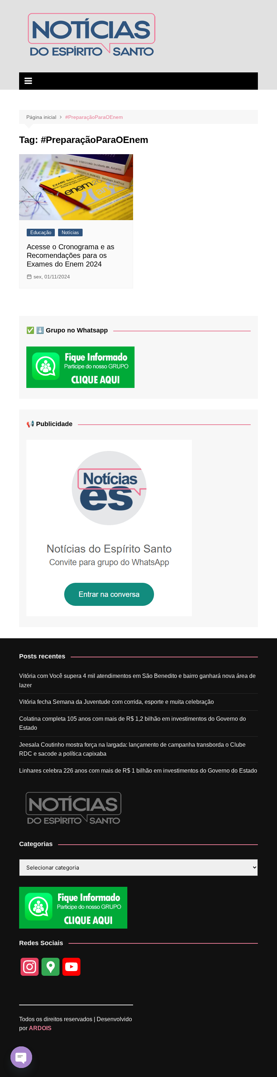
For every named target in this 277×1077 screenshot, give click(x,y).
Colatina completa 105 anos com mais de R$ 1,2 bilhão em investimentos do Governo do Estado (132, 723)
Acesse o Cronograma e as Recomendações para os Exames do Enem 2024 (70, 255)
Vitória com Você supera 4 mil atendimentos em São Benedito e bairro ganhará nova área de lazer (137, 680)
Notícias (70, 232)
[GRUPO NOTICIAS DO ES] (109, 528)
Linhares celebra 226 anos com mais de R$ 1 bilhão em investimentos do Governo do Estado (138, 771)
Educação (40, 232)
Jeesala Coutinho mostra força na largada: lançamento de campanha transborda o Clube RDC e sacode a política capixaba (132, 749)
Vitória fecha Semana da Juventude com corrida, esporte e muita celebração (116, 702)
